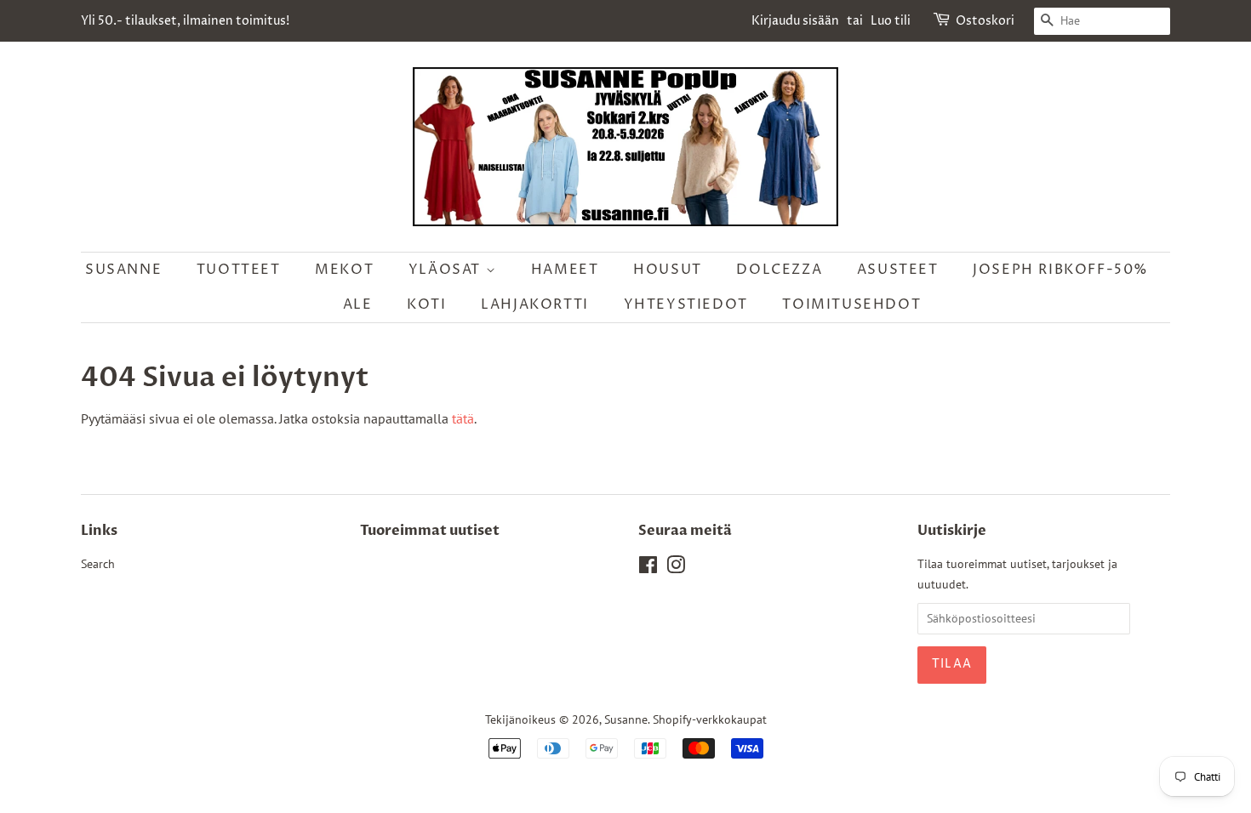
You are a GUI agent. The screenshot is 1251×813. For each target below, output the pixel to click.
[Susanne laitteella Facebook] (648, 568)
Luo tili (891, 21)
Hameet (565, 269)
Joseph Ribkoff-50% (1061, 269)
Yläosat (447, 269)
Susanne (123, 269)
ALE (358, 304)
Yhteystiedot (686, 304)
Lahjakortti (535, 304)
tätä (463, 418)
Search (98, 563)
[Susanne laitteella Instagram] (675, 568)
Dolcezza (779, 269)
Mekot (344, 269)
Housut (667, 269)
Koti (426, 304)
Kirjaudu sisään (795, 21)
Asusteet (898, 269)
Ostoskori (985, 21)
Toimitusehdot (851, 304)
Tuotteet (239, 269)
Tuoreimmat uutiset (430, 530)
